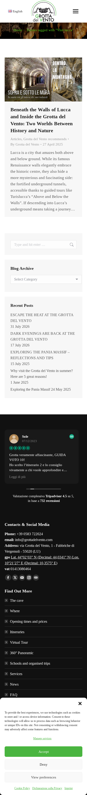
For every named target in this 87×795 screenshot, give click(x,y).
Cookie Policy (22, 788)
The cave (16, 600)
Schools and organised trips (30, 663)
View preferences (43, 777)
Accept (44, 752)
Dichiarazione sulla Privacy (47, 788)
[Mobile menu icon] (75, 11)
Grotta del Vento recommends (45, 139)
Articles (16, 139)
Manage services (42, 738)
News (14, 684)
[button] (80, 703)
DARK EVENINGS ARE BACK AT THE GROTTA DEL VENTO (42, 336)
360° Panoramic (21, 653)
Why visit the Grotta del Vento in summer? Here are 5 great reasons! (41, 374)
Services (16, 674)
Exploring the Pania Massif (30, 389)
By (24, 144)
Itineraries (17, 632)
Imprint (68, 788)
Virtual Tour (19, 642)
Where (15, 611)
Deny (44, 764)
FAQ (13, 695)
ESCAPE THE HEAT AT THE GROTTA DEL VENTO (41, 318)
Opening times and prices (28, 621)
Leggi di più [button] (17, 477)
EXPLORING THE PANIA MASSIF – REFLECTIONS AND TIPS (40, 355)
